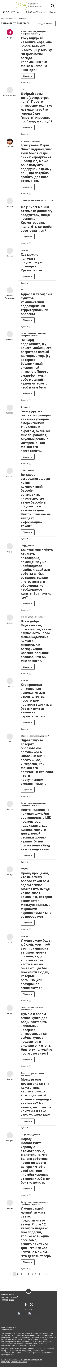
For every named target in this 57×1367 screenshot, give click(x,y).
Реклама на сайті (8, 1295)
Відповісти (27, 76)
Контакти (28, 1309)
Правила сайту (29, 1360)
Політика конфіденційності (12, 1360)
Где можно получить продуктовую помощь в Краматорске (31, 262)
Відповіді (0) (26, 82)
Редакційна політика (19, 1362)
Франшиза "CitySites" (9, 1297)
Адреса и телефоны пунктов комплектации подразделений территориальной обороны (36, 304)
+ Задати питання (45, 24)
